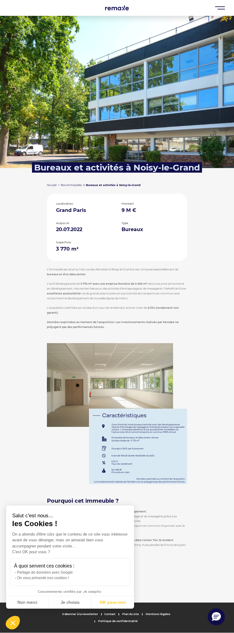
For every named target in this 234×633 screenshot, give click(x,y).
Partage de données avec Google (45, 572)
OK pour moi (113, 602)
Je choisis (70, 602)
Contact (109, 614)
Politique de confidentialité (118, 621)
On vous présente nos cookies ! (43, 578)
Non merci (27, 602)
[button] (12, 622)
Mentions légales (157, 614)
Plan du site (130, 614)
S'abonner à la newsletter (80, 614)
